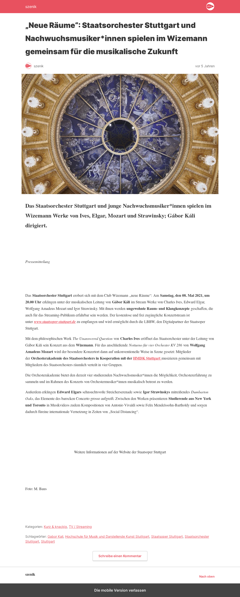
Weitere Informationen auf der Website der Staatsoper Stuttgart (120, 451)
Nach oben (207, 576)
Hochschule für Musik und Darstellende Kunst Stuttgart (107, 536)
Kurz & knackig (55, 527)
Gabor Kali (55, 536)
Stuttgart (48, 541)
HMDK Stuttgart (147, 358)
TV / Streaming (80, 527)
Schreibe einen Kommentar (120, 556)
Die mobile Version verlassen (120, 590)
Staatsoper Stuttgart (167, 536)
